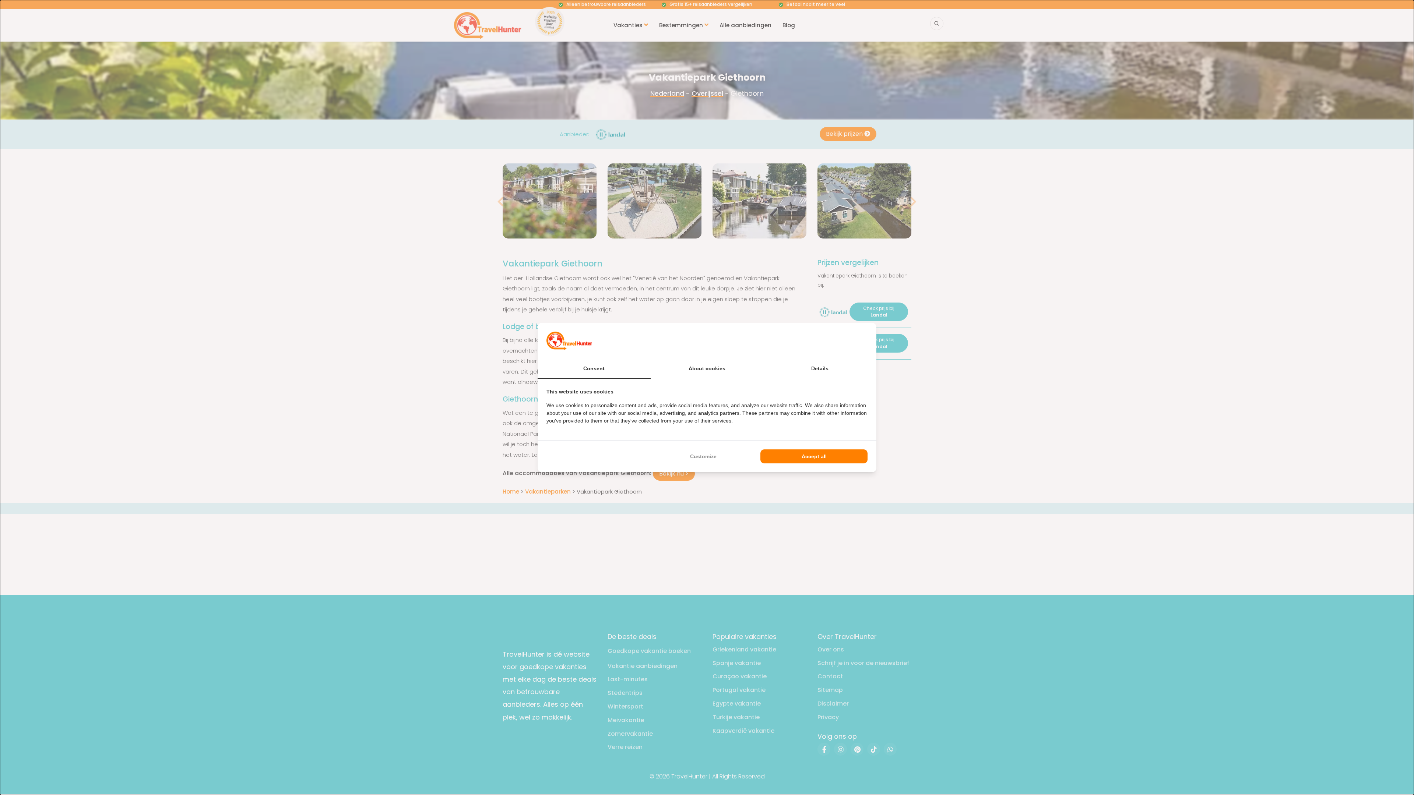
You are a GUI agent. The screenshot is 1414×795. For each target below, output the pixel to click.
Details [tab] (820, 368)
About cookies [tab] (707, 368)
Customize (703, 456)
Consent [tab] (594, 368)
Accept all (814, 456)
